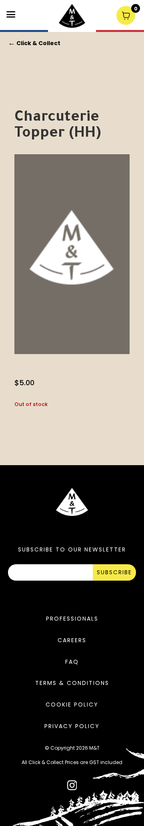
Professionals (72, 619)
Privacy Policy (72, 726)
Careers (72, 640)
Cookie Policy (72, 705)
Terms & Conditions (72, 683)
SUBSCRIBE (114, 572)
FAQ (72, 662)
